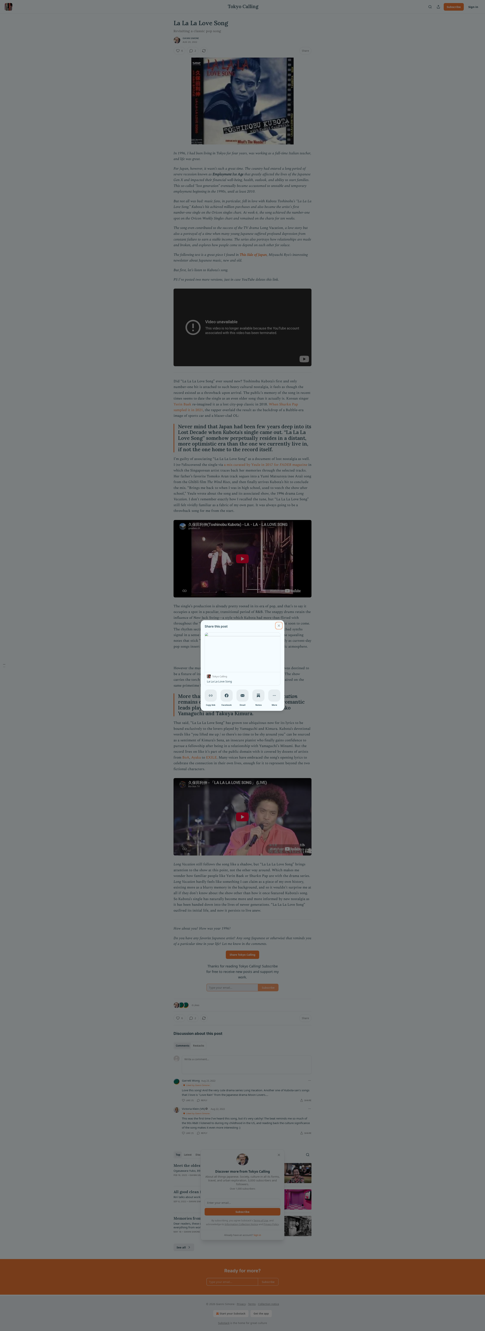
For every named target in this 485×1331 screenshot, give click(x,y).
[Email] (242, 695)
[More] (274, 695)
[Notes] (258, 695)
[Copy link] (211, 695)
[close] (279, 626)
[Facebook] (227, 695)
